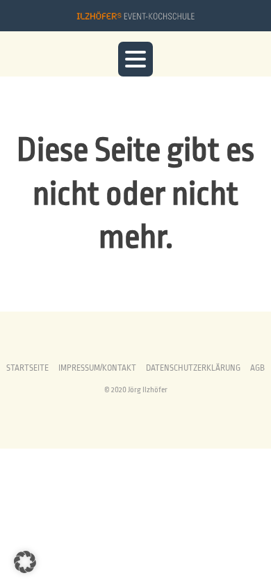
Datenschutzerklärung (193, 368)
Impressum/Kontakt (97, 368)
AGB (257, 368)
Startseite (27, 368)
